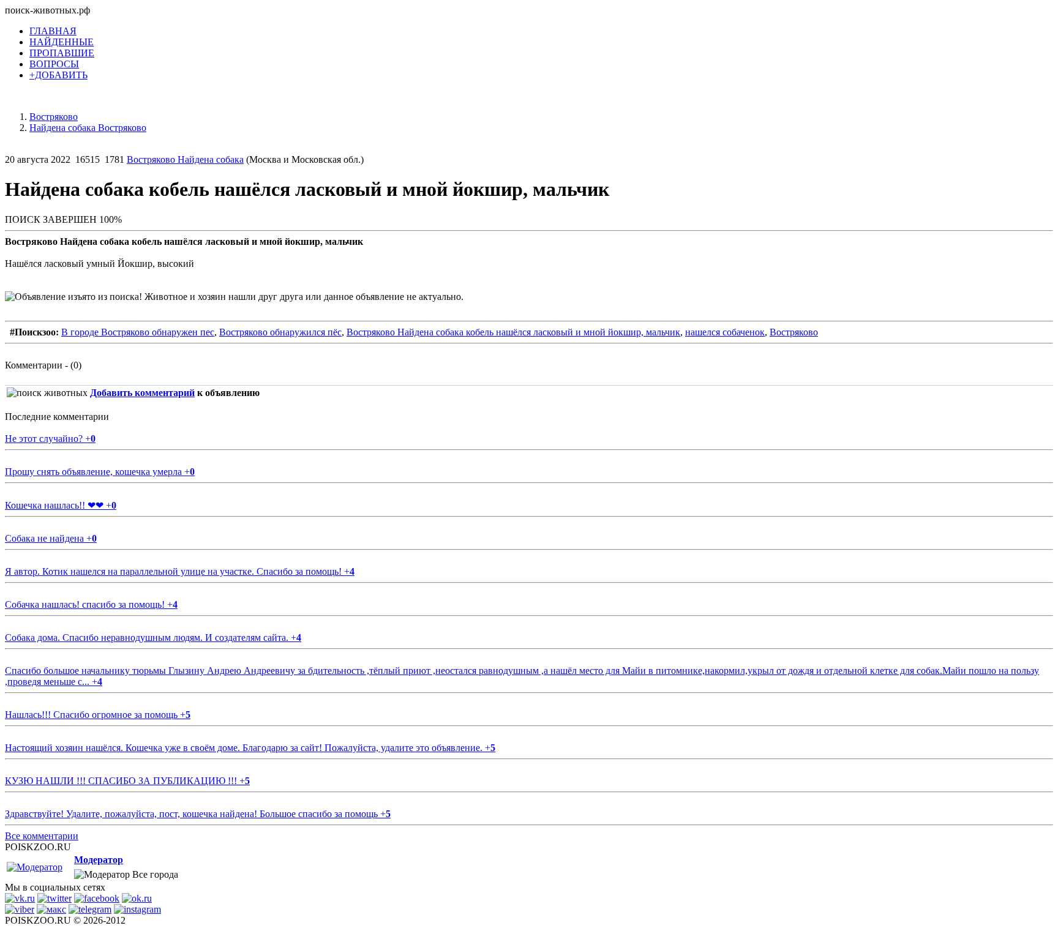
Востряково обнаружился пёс (280, 332)
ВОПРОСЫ (54, 64)
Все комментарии (41, 836)
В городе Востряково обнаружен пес (137, 332)
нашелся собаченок (725, 332)
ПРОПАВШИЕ (61, 53)
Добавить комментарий (142, 392)
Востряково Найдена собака (185, 159)
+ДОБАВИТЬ (58, 75)
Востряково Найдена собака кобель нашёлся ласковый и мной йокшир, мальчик (513, 332)
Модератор (98, 859)
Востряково (794, 332)
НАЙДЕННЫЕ (61, 42)
